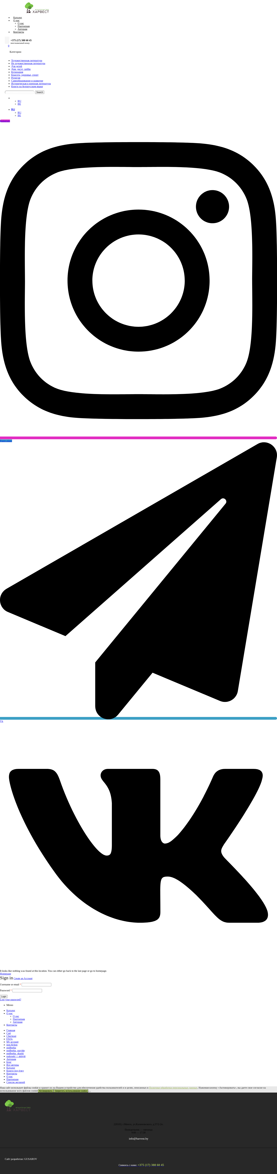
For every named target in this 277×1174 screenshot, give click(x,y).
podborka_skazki (15, 1053)
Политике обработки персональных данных (173, 1087)
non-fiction (11, 1044)
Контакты (11, 1025)
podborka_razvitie (15, 1050)
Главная (10, 1030)
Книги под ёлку (15, 1070)
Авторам (17, 1022)
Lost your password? (10, 999)
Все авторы (12, 1065)
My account (12, 1042)
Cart (8, 1033)
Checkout (11, 1036)
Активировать (45, 1091)
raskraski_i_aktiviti (15, 1056)
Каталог (10, 1010)
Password (6, 990)
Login (3, 996)
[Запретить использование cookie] (89, 1091)
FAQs (9, 1039)
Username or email (10, 984)
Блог (9, 1062)
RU (13, 98)
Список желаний (15, 1082)
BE (19, 104)
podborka (11, 1047)
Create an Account (23, 978)
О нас (9, 1013)
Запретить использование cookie (71, 1091)
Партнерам (19, 1019)
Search (39, 92)
